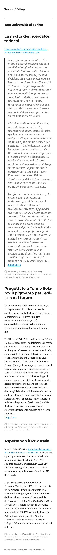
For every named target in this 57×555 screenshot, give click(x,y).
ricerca (33, 274)
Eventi (48, 534)
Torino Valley (14, 9)
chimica (32, 427)
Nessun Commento (31, 277)
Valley (25, 274)
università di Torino (12, 277)
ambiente (23, 427)
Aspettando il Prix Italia (26, 441)
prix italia (21, 537)
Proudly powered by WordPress (31, 550)
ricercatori (41, 274)
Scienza (18, 274)
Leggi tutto (14, 264)
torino (48, 274)
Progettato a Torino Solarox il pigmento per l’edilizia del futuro (28, 293)
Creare (37, 424)
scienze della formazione (36, 537)
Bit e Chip (40, 534)
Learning (38, 272)
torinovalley (13, 272)
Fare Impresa (46, 424)
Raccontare (9, 274)
